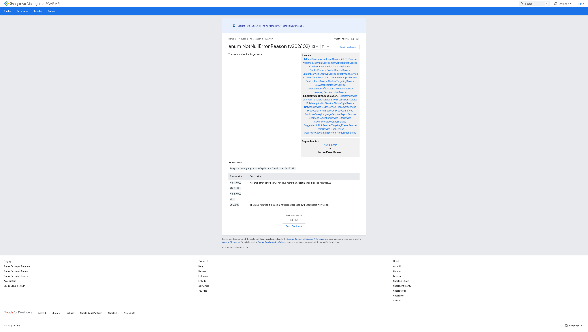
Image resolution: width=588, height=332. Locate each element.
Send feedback (348, 47)
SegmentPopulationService (323, 118)
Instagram (203, 276)
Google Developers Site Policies (272, 242)
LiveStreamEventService (344, 99)
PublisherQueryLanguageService (322, 114)
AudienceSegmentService (317, 62)
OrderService (329, 107)
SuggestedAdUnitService (317, 125)
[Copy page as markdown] (323, 46)
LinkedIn (202, 281)
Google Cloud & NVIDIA (14, 286)
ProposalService (344, 110)
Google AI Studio (401, 281)
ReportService (348, 114)
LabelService (339, 92)
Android (397, 266)
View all (397, 300)
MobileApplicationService (319, 103)
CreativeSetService (347, 73)
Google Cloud (399, 291)
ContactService (318, 70)
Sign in (580, 3)
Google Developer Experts (16, 276)
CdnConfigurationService (344, 62)
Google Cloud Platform (91, 313)
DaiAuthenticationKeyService (330, 84)
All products (129, 313)
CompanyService (342, 66)
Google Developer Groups (16, 271)
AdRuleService (312, 59)
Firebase (397, 276)
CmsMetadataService (320, 66)
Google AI (112, 313)
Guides (7, 11)
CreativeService (328, 73)
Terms (7, 325)
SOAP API (52, 4)
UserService (337, 129)
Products (242, 39)
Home (231, 39)
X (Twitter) (203, 286)
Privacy (16, 325)
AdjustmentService (330, 59)
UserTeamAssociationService (320, 132)
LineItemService (348, 95)
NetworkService (312, 107)
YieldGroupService (346, 132)
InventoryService (323, 92)
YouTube (202, 291)
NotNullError (330, 144)
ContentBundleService (339, 70)
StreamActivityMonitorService (330, 121)
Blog (200, 266)
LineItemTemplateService (316, 99)
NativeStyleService (344, 103)
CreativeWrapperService (344, 77)
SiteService (345, 118)
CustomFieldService (317, 81)
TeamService (323, 129)
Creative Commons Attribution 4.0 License (305, 239)
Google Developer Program (17, 266)
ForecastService (345, 88)
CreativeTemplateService (316, 77)
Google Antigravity (402, 286)
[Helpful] (352, 39)
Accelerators (10, 281)
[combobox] (534, 3)
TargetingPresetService (344, 125)
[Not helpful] (357, 39)
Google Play (399, 295)
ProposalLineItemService (321, 110)
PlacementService (346, 107)
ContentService (311, 73)
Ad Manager (31, 4)
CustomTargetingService (341, 81)
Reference (22, 11)
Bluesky (202, 271)
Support (52, 11)
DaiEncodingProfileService (321, 88)
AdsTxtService (349, 59)
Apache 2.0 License (231, 242)
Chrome (397, 271)
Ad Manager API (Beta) (277, 26)
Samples (38, 11)
